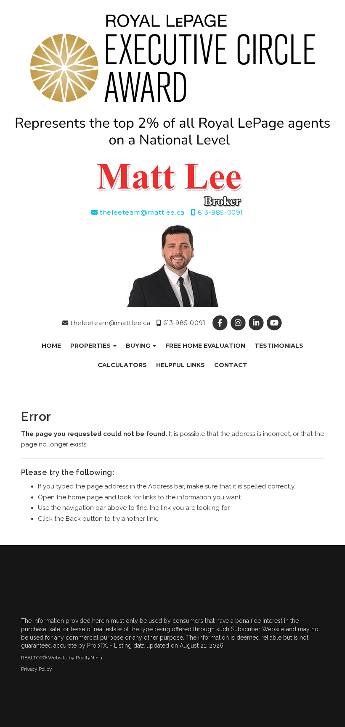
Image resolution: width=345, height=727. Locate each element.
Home (51, 345)
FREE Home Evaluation (205, 345)
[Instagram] (239, 323)
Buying (139, 345)
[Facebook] (221, 323)
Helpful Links (180, 365)
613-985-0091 (219, 212)
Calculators (122, 365)
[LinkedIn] (257, 323)
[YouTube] (274, 323)
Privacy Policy (36, 669)
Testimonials (279, 345)
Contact (230, 365)
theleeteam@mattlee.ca (141, 212)
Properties (91, 345)
